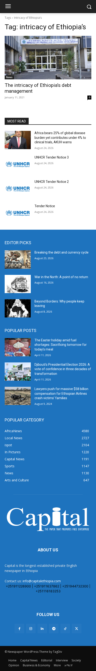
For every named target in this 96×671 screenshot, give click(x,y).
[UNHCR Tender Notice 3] (18, 164)
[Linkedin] (42, 628)
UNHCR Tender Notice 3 (51, 157)
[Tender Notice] (18, 213)
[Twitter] (76, 628)
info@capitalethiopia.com (42, 581)
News (9, 77)
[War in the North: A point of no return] (18, 284)
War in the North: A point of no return (61, 277)
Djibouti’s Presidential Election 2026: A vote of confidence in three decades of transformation (62, 369)
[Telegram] (53, 628)
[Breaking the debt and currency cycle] (18, 259)
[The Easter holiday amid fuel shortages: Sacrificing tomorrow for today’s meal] (18, 347)
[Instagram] (30, 628)
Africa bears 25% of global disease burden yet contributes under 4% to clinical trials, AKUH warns (60, 137)
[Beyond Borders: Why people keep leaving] (18, 308)
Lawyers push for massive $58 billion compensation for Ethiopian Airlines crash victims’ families (61, 393)
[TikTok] (65, 628)
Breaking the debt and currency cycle (61, 252)
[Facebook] (19, 628)
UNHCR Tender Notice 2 (51, 182)
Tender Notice (44, 206)
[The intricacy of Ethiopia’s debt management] (48, 57)
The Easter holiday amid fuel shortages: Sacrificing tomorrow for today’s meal (60, 344)
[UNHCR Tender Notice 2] (18, 189)
